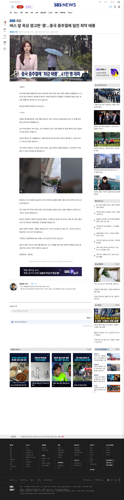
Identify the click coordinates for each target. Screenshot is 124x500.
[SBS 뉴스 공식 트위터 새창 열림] (115, 480)
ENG (100, 2)
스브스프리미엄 (109, 444)
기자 (91, 457)
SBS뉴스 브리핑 (46, 463)
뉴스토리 (28, 464)
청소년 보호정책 (90, 491)
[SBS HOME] (119, 2)
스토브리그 (76, 455)
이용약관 (39, 480)
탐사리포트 (60, 462)
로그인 (105, 2)
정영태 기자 (23, 284)
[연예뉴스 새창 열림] (107, 72)
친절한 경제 (60, 452)
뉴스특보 (28, 466)
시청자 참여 (24, 480)
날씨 (91, 448)
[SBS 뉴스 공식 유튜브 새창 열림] (108, 480)
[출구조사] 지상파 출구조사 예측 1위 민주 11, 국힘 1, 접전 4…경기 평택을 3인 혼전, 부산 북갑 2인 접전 (48, 289)
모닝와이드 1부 (29, 452)
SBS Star (109, 462)
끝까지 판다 (60, 465)
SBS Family (87, 480)
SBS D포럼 (109, 465)
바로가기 (92, 444)
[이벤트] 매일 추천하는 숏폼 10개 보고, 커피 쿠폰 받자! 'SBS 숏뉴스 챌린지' (41, 436)
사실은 (59, 448)
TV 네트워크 (13, 466)
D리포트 (60, 457)
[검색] (115, 7)
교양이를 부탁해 (78, 452)
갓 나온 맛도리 (77, 463)
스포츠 (50, 13)
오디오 (43, 455)
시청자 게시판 (93, 464)
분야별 (11, 444)
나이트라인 (28, 462)
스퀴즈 (107, 455)
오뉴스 (27, 459)
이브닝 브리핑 (45, 450)
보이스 (43, 460)
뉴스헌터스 (28, 450)
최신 (11, 448)
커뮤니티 (108, 452)
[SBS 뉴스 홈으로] (65, 5)
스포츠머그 (76, 448)
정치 (21, 13)
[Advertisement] (50, 337)
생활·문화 (43, 13)
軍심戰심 (44, 448)
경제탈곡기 (96, 375)
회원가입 (112, 2)
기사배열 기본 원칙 (81, 491)
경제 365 (60, 455)
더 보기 (88, 349)
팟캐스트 (108, 450)
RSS (91, 462)
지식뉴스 (108, 448)
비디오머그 (76, 444)
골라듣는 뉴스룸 (46, 458)
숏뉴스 (91, 455)
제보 (91, 450)
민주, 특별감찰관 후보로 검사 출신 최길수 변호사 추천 (35, 286)
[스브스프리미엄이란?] (108, 349)
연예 (56, 13)
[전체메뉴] (10, 13)
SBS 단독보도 (61, 450)
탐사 (59, 467)
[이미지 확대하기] (21, 191)
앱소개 (91, 459)
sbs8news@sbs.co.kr (66, 486)
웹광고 (32, 480)
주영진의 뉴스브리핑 (31, 457)
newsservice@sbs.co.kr (63, 489)
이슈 (11, 469)
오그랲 (95, 385)
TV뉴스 (70, 13)
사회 (31, 13)
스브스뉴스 (76, 460)
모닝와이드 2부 (29, 455)
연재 (59, 444)
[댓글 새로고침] (16, 306)
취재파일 (62, 13)
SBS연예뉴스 (109, 460)
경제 (26, 13)
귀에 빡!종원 (77, 450)
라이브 (91, 452)
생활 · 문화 (12, 459)
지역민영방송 (99, 480)
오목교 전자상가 (78, 465)
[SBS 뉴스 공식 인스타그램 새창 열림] (119, 480)
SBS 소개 (13, 480)
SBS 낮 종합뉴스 (46, 465)
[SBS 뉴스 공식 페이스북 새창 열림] (112, 480)
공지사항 (92, 469)
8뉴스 (16, 13)
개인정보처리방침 (48, 480)
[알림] (119, 6)
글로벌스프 (96, 354)
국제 (36, 13)
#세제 (110, 7)
